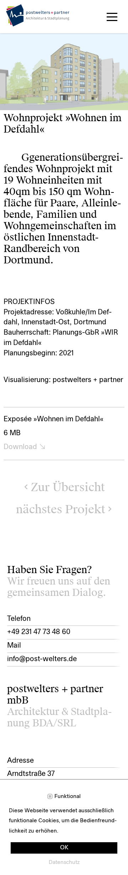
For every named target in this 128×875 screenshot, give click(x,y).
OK (64, 848)
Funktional (67, 796)
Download (20, 447)
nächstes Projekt (60, 509)
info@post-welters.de (42, 659)
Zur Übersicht (68, 487)
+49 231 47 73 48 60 (38, 632)
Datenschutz (64, 862)
